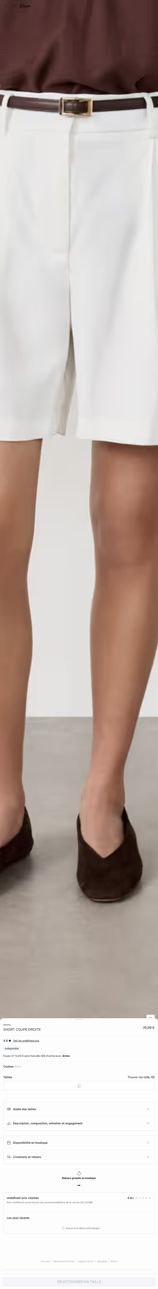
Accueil (45, 1261)
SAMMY (7, 1024)
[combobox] (79, 1085)
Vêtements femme (63, 1261)
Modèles (102, 1261)
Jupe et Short (86, 1261)
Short (114, 1261)
